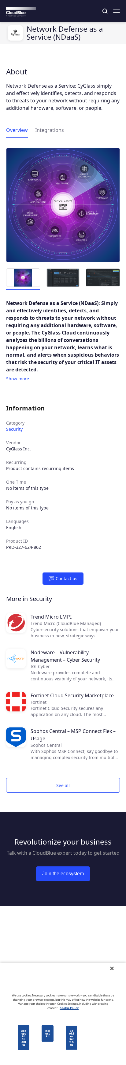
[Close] (112, 968)
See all (63, 785)
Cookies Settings (71, 1038)
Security (14, 429)
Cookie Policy (69, 1008)
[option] (63, 205)
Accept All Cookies (23, 1038)
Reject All (47, 1033)
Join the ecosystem (63, 873)
